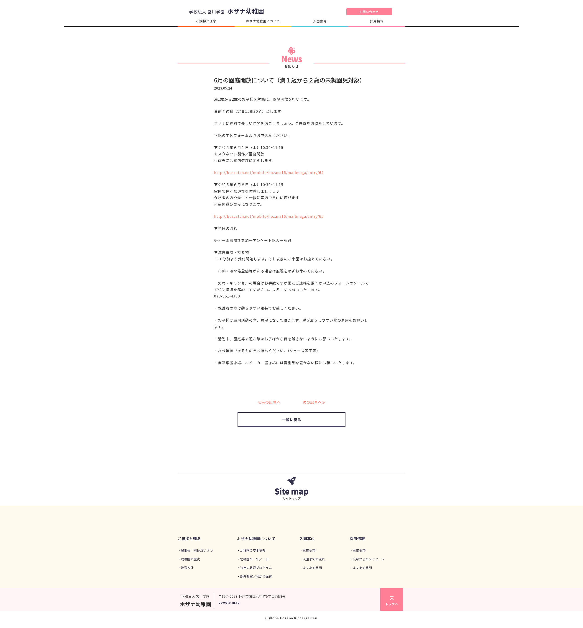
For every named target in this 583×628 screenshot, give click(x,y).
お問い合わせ (369, 12)
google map (229, 602)
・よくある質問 (310, 567)
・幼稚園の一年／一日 (253, 559)
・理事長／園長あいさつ (195, 550)
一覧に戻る (291, 419)
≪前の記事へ (269, 402)
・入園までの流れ (312, 559)
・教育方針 (186, 567)
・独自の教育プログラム (254, 567)
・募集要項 (307, 550)
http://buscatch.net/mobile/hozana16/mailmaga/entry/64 (269, 172)
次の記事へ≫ (314, 402)
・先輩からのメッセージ (367, 559)
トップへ (391, 604)
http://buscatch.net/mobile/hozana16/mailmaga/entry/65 (269, 216)
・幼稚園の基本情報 (251, 550)
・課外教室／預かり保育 (254, 576)
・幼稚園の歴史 (189, 559)
